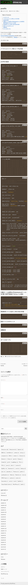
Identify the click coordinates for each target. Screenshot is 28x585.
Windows (3, 495)
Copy (25, 43)
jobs (12, 465)
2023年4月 (3, 519)
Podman (16, 471)
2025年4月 (3, 507)
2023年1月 (3, 526)
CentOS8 (8, 356)
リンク (2, 578)
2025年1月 (3, 510)
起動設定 (5, 27)
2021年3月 (3, 547)
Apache (20, 449)
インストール (6, 17)
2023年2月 (3, 524)
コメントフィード (5, 571)
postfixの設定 (6, 20)
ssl (15, 481)
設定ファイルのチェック (8, 25)
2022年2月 (3, 540)
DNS (10, 455)
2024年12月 (3, 512)
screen (18, 478)
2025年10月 (3, 505)
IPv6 (3, 465)
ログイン (3, 567)
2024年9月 (3, 514)
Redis (12, 475)
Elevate (3, 459)
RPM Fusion (5, 478)
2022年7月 (3, 533)
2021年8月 (3, 544)
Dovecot (2, 35)
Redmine (18, 475)
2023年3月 (3, 521)
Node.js (23, 468)
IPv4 (21, 462)
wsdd (23, 484)
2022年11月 (3, 530)
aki (18, 11)
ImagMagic (14, 462)
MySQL (6, 35)
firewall (3, 462)
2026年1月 (3, 503)
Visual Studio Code (6, 484)
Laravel (18, 465)
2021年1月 (3, 549)
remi (24, 475)
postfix (19, 356)
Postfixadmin (11, 35)
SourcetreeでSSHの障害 (6, 436)
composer (4, 455)
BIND (3, 452)
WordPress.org (4, 574)
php (3, 471)
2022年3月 (3, 537)
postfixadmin (5, 475)
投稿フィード (4, 569)
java (8, 465)
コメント (3, 380)
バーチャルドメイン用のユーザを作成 (11, 18)
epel (15, 459)
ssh (10, 481)
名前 (2, 397)
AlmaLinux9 (13, 449)
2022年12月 (3, 528)
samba (12, 478)
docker (16, 455)
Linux (3, 356)
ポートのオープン (7, 28)
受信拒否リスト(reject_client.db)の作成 (11, 24)
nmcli (17, 468)
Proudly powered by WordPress (8, 583)
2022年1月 (3, 542)
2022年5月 (3, 535)
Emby (10, 459)
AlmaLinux (4, 449)
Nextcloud (11, 468)
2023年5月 (3, 517)
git (8, 462)
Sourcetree (4, 481)
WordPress (16, 484)
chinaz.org (17, 2)
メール (2, 403)
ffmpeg (20, 459)
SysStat (20, 481)
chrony (22, 452)
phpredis (9, 471)
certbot (16, 452)
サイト (2, 409)
